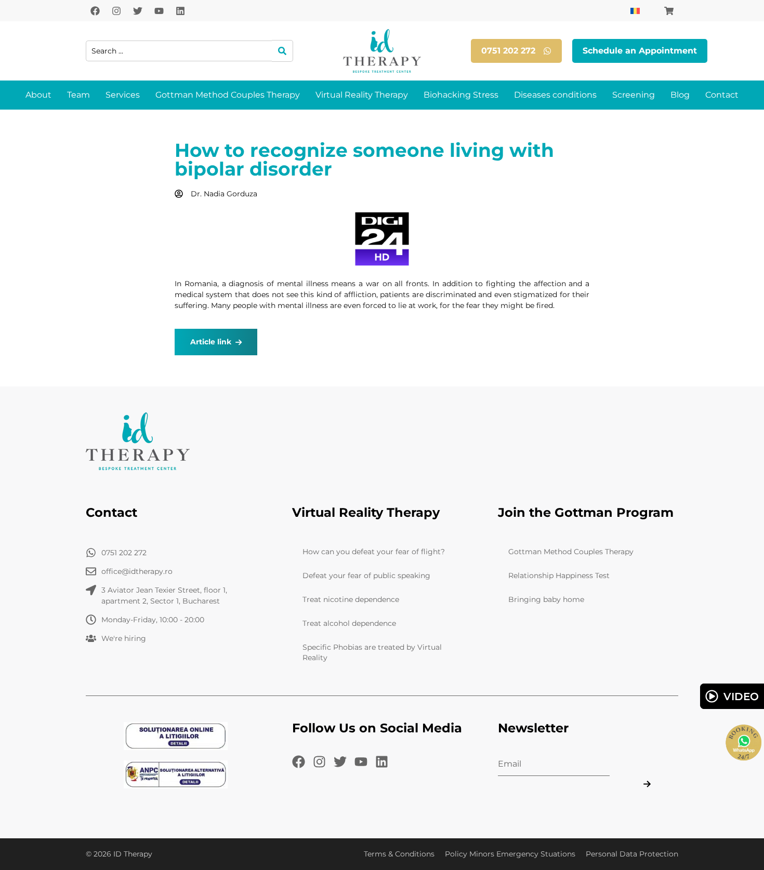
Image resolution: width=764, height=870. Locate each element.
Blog (680, 95)
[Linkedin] (180, 11)
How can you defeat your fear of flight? (373, 551)
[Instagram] (116, 11)
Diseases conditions (555, 95)
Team (78, 95)
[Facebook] (95, 11)
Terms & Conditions (399, 854)
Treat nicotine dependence (350, 599)
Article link (210, 341)
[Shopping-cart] (669, 11)
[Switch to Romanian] (635, 10)
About (38, 95)
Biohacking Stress (461, 95)
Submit (647, 783)
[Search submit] (282, 51)
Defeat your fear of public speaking (366, 575)
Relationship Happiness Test (559, 575)
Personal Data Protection (632, 854)
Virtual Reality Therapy (361, 95)
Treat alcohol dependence (349, 623)
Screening (633, 95)
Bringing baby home (546, 599)
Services (123, 95)
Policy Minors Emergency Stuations (510, 854)
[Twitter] (137, 11)
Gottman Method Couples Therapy (227, 95)
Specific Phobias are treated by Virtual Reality (372, 652)
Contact (722, 95)
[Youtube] (159, 11)
